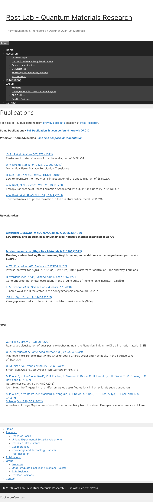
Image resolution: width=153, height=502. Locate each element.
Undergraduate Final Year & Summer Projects (34, 91)
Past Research (19, 76)
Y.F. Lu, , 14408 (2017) (29, 297)
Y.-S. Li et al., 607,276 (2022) (29, 154)
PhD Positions (18, 95)
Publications (13, 80)
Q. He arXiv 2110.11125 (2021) (28, 341)
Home (9, 49)
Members (16, 87)
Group (10, 83)
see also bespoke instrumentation (60, 138)
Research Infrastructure (23, 65)
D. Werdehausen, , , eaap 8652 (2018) (42, 276)
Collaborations (19, 69)
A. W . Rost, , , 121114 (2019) (36, 266)
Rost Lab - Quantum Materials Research (69, 17)
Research (12, 53)
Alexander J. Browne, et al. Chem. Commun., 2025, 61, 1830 (44, 232)
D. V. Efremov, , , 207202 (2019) (34, 164)
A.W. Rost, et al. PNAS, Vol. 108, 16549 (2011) (34, 195)
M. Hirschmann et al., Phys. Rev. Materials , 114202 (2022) (44, 251)
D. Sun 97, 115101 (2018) (33, 174)
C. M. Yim (35, 366)
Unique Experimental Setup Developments (32, 61)
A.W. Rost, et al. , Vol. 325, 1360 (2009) (36, 185)
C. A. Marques (44, 351)
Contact (11, 102)
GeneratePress (88, 488)
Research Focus (19, 57)
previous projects (54, 122)
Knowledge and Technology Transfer (30, 72)
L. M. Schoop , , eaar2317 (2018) (39, 287)
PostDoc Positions (20, 99)
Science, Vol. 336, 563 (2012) (24, 401)
